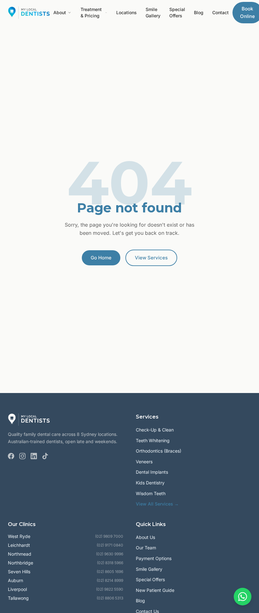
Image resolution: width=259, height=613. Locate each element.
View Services (151, 258)
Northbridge (20, 562)
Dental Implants (152, 472)
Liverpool (17, 589)
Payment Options (154, 558)
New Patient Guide (155, 590)
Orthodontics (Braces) (158, 451)
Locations (126, 12)
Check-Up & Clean (155, 429)
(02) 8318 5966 (110, 562)
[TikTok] (45, 456)
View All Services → (157, 503)
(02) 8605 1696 (110, 571)
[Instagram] (22, 456)
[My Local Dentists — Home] (29, 12)
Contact (220, 12)
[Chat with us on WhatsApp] (242, 596)
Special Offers (177, 12)
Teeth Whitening (153, 440)
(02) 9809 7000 (109, 536)
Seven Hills (19, 571)
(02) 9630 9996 (109, 554)
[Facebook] (11, 456)
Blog (198, 12)
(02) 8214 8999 (110, 580)
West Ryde (19, 536)
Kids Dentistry (150, 482)
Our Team (146, 547)
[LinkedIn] (34, 456)
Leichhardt (19, 545)
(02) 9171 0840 (110, 545)
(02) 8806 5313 (110, 598)
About (59, 12)
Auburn (15, 580)
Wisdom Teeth (151, 493)
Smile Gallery (153, 12)
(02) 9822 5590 (109, 589)
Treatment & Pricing (91, 12)
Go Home (101, 258)
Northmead (19, 554)
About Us (145, 537)
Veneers (144, 461)
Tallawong (18, 598)
